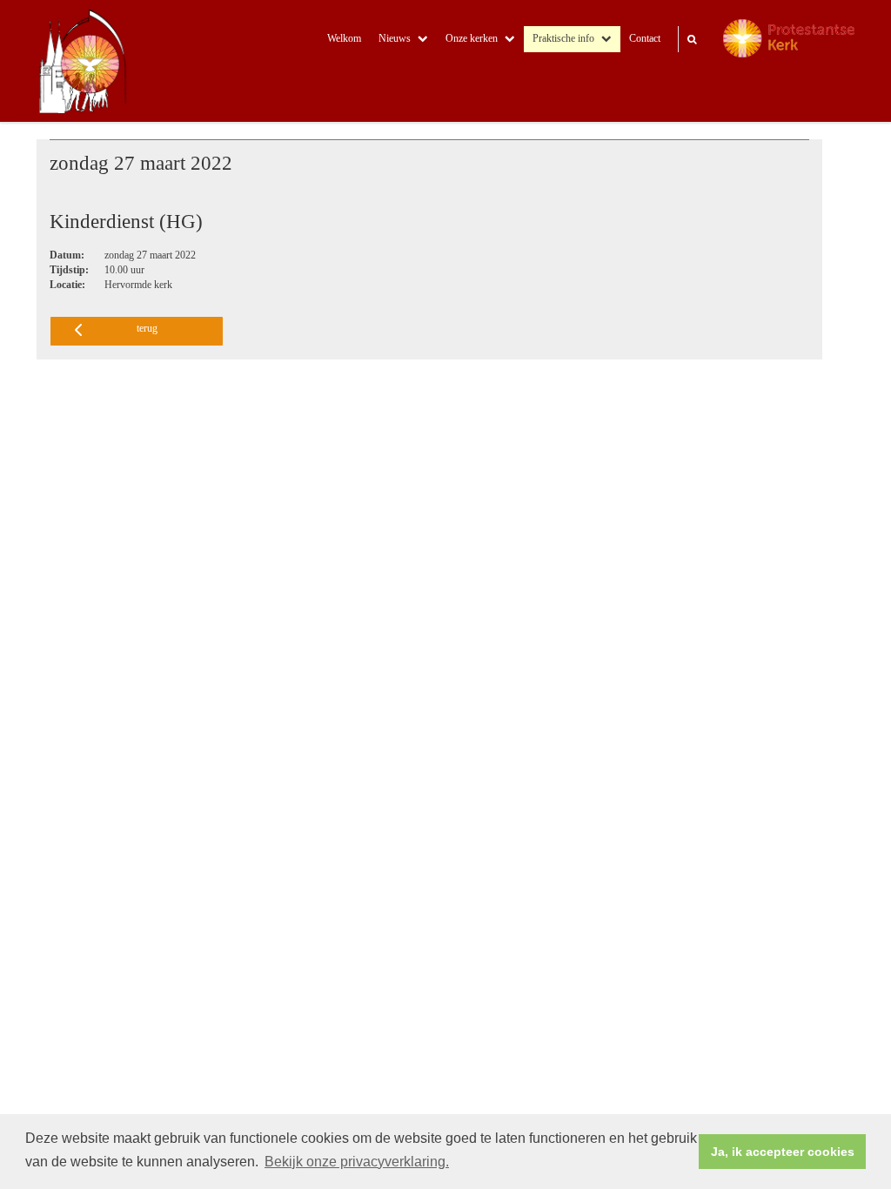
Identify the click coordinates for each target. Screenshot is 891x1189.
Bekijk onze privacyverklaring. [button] (357, 1161)
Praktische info (563, 38)
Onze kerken (472, 38)
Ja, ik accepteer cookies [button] (782, 1152)
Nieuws (395, 38)
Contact (644, 38)
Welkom (344, 38)
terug (147, 328)
